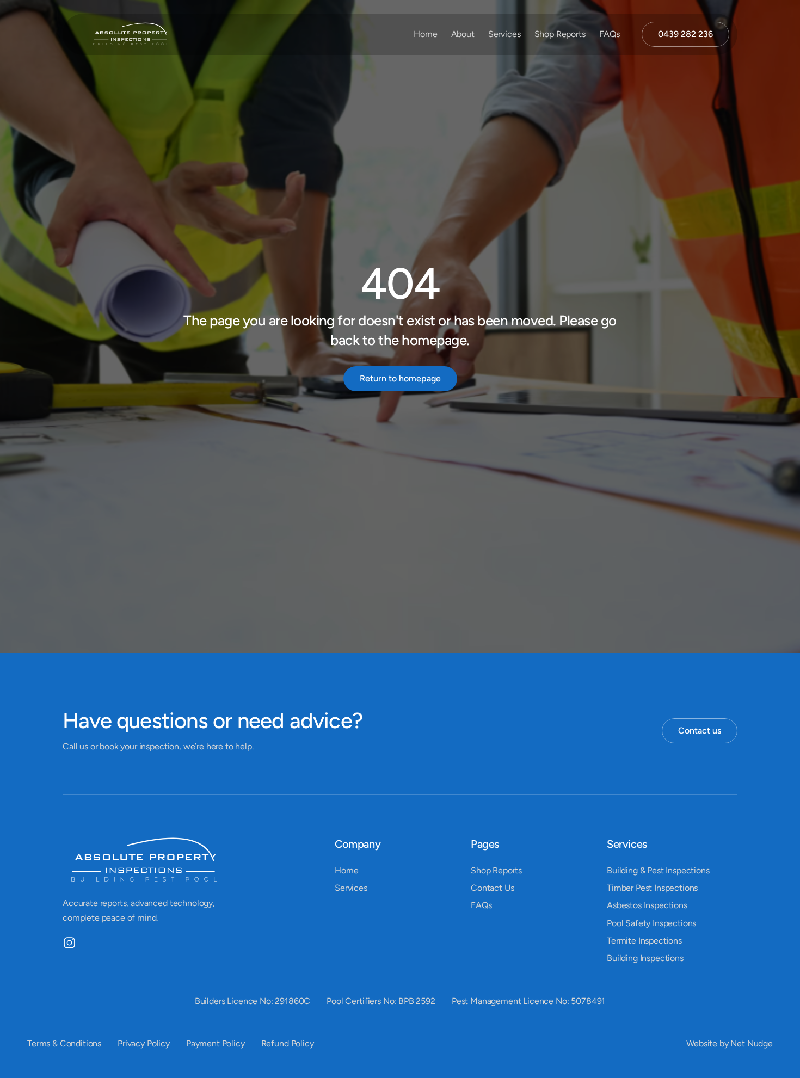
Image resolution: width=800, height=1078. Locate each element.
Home (425, 34)
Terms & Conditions (64, 1043)
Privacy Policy (144, 1043)
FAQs (609, 34)
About (463, 34)
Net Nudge (751, 1043)
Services (504, 34)
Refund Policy (287, 1043)
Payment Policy (215, 1043)
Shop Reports (560, 34)
